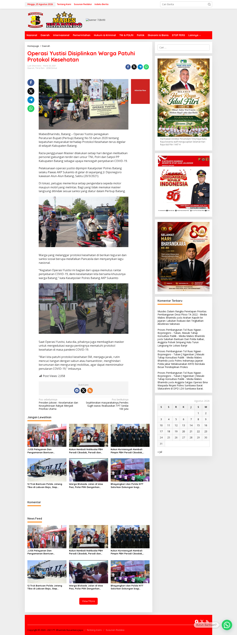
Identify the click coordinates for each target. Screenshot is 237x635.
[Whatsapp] (146, 67)
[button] (209, 4)
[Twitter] (83, 390)
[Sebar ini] (128, 67)
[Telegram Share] (140, 67)
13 (183, 425)
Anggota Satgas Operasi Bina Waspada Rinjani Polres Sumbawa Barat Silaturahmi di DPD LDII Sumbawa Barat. (183, 385)
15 (198, 425)
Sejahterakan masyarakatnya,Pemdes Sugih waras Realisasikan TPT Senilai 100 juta (107, 404)
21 (191, 431)
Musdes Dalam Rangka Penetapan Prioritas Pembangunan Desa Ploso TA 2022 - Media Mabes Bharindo (182, 314)
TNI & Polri (40, 68)
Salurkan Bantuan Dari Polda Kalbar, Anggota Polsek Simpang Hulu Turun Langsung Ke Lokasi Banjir (181, 342)
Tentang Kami (94, 630)
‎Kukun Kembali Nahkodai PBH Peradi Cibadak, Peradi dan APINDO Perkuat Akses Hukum (86, 451)
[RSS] (90, 390)
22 (198, 431)
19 (176, 431)
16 (205, 425)
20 (183, 431)
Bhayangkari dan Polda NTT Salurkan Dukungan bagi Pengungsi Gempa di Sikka (127, 486)
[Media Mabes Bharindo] (55, 19)
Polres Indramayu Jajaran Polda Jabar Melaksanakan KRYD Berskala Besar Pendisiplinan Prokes (181, 364)
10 (161, 425)
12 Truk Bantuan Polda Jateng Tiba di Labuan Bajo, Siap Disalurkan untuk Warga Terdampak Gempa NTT (44, 486)
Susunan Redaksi (115, 630)
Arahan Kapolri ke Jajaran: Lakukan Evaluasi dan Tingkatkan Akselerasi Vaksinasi (181, 320)
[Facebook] (77, 390)
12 (176, 425)
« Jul (160, 451)
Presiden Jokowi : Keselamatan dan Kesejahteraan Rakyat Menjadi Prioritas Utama (58, 404)
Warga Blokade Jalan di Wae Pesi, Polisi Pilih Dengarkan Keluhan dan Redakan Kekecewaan (86, 486)
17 (161, 431)
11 (168, 425)
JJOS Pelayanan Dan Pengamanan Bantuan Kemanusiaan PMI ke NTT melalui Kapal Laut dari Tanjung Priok (46, 451)
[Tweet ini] (134, 67)
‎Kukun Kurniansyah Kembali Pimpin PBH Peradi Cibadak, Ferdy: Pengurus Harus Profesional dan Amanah (127, 451)
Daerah (30, 68)
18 (168, 431)
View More (88, 601)
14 (191, 425)
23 (205, 431)
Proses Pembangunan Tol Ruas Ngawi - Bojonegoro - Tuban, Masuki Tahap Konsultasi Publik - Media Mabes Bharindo (181, 333)
